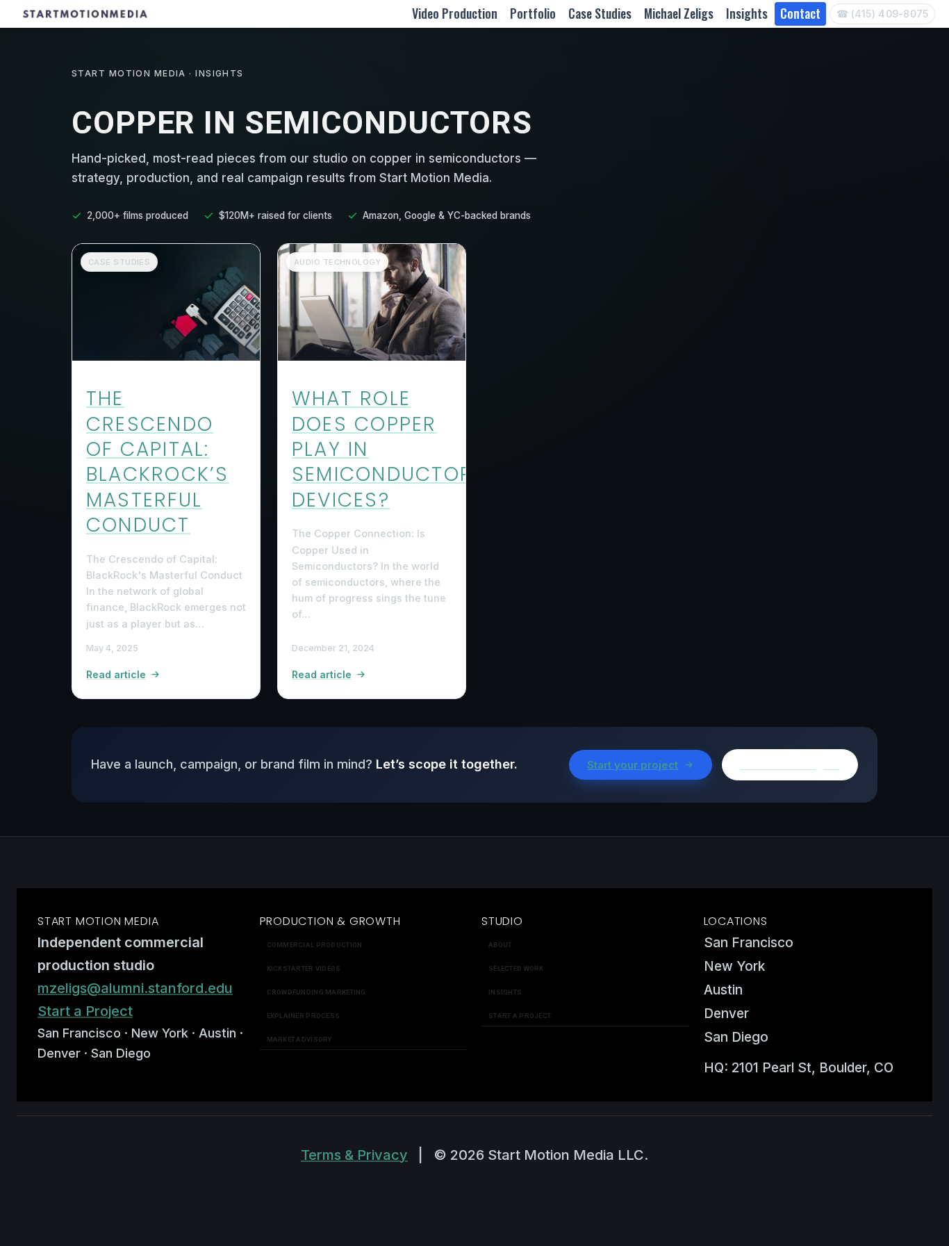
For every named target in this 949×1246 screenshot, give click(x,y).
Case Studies (600, 13)
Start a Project (85, 1011)
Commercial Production (315, 945)
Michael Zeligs (678, 13)
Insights (747, 13)
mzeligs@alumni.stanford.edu (135, 988)
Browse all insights (790, 764)
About (499, 945)
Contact (800, 13)
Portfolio (533, 13)
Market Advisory (299, 1039)
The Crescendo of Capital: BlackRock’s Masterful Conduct (157, 462)
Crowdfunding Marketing (316, 992)
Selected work (516, 968)
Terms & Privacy (354, 1155)
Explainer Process (303, 1015)
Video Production (454, 13)
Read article (116, 674)
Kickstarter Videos (304, 968)
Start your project (632, 764)
